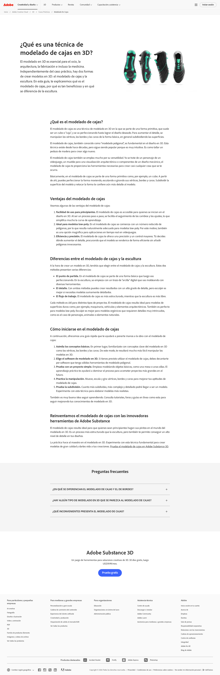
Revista (71, 4)
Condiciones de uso (144, 670)
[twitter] (49, 669)
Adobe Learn (142, 618)
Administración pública (102, 614)
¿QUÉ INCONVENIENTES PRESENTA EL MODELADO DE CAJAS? (88, 511)
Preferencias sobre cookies (163, 670)
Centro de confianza (188, 638)
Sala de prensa (186, 622)
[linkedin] (55, 669)
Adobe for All (185, 646)
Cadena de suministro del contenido (63, 610)
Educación (97, 606)
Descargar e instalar (144, 610)
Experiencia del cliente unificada (62, 614)
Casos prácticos (44, 12)
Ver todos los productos (15, 641)
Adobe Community (144, 614)
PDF (8, 625)
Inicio (6, 12)
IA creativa (11, 609)
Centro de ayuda (143, 606)
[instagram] (44, 669)
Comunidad (85, 4)
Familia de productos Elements (18, 633)
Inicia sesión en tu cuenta (190, 606)
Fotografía (11, 613)
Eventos (184, 618)
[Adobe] (8, 4)
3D (45, 4)
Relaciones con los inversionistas (193, 630)
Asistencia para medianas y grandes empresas (154, 622)
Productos (56, 4)
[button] (196, 4)
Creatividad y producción (59, 618)
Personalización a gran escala (61, 606)
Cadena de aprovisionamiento (192, 634)
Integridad (184, 642)
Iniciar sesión (208, 4)
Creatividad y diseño (27, 4)
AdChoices (209, 670)
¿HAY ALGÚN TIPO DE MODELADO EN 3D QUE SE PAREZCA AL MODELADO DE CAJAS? (102, 500)
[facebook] (39, 669)
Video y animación (14, 621)
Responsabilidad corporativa (191, 626)
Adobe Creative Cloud (20, 12)
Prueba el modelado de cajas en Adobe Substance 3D (139, 446)
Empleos (184, 614)
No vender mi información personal (188, 670)
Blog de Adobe (186, 650)
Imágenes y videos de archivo (18, 637)
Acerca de (184, 610)
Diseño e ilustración (14, 617)
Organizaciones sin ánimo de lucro (106, 610)
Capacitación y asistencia (107, 4)
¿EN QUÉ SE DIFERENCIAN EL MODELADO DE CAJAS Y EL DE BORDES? (93, 489)
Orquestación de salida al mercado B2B (64, 622)
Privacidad (131, 670)
